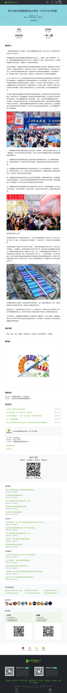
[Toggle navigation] (47, 2)
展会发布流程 (33, 680)
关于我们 (40, 680)
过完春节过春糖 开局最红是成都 (33, 409)
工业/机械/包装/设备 (12, 593)
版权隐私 (54, 680)
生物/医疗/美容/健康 (31, 590)
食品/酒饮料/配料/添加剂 (13, 590)
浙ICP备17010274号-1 (47, 686)
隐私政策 (47, 680)
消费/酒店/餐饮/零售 (51, 593)
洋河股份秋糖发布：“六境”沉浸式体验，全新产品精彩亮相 (33, 416)
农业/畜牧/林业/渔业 (51, 590)
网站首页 (8, 680)
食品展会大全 (12, 2)
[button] (52, 2)
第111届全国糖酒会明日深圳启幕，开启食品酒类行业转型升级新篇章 (33, 422)
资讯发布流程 (23, 680)
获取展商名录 (10, 445)
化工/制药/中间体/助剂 (32, 593)
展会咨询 (9, 449)
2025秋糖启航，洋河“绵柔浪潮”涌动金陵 (33, 412)
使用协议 (35, 682)
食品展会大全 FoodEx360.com (22, 686)
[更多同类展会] (12, 551)
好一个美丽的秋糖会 (33, 419)
